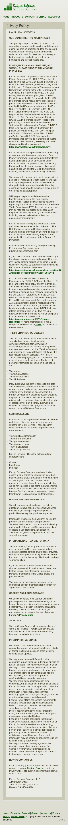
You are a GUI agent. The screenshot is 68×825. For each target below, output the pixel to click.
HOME (6, 17)
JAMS (38, 324)
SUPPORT (30, 17)
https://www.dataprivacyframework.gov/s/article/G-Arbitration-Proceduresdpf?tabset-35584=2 (35, 271)
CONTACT (42, 17)
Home (6, 813)
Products (15, 813)
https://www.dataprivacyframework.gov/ (29, 147)
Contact (35, 813)
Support (26, 813)
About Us (46, 813)
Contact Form (34, 768)
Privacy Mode (26, 615)
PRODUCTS (17, 17)
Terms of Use (17, 816)
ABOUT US (55, 17)
